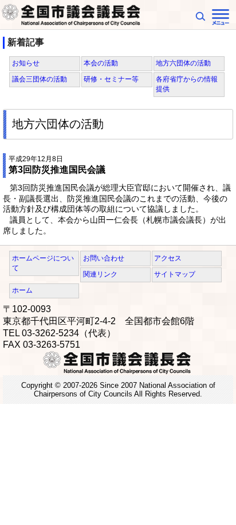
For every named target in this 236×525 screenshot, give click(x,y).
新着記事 (25, 42)
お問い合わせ (103, 258)
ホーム (22, 290)
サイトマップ (174, 274)
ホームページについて (43, 263)
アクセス (168, 258)
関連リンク (100, 274)
